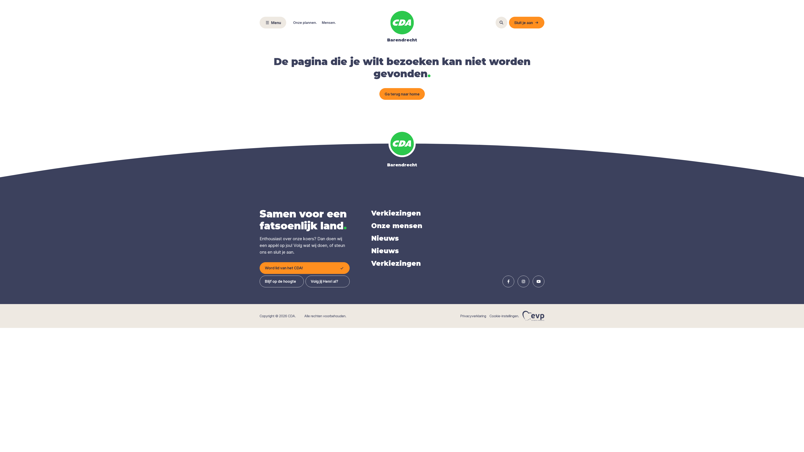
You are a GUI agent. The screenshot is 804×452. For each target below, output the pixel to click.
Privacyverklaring (473, 316)
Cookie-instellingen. (504, 316)
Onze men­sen (396, 226)
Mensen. (329, 23)
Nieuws (385, 238)
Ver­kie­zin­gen (396, 213)
